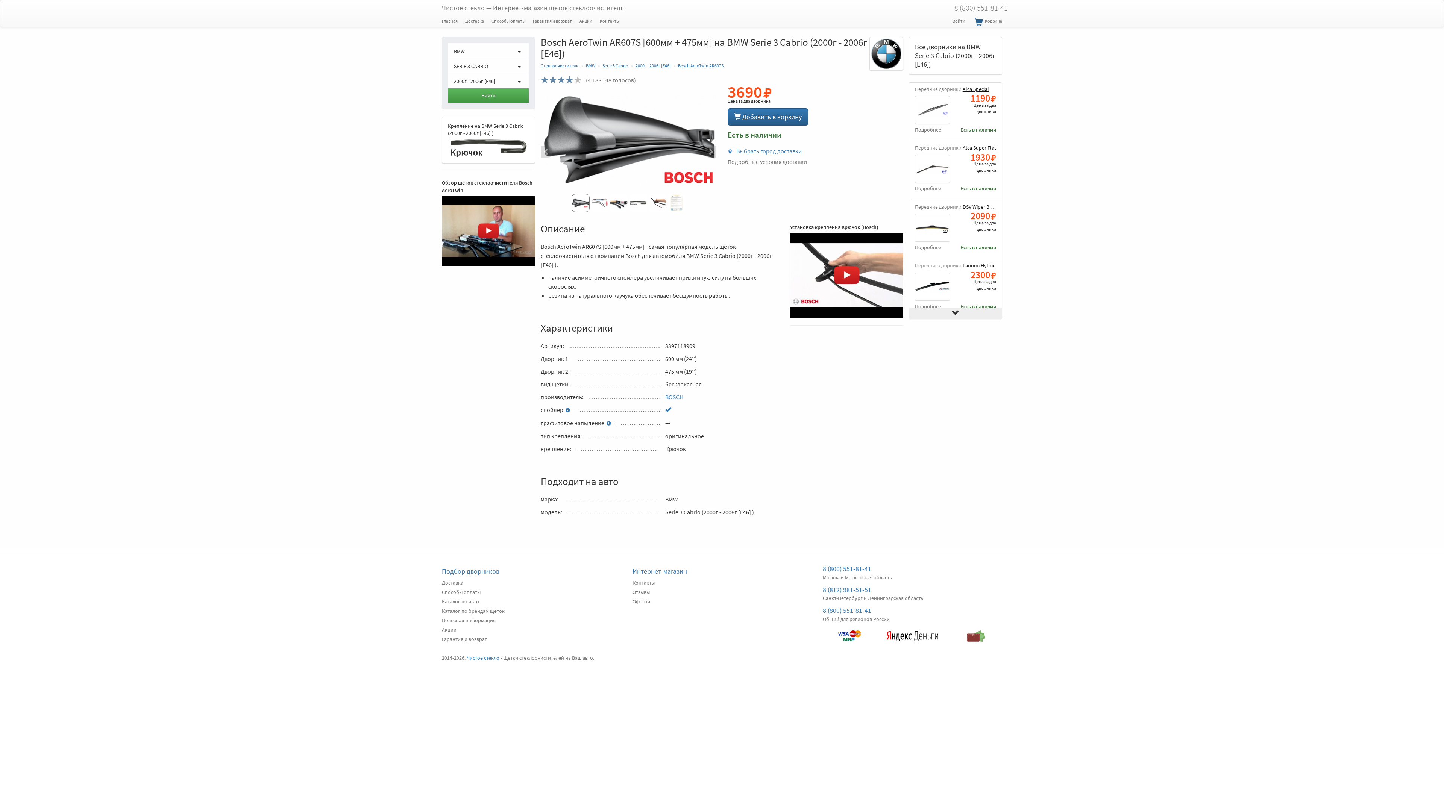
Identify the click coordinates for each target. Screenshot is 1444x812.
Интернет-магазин (660, 571)
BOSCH (674, 397)
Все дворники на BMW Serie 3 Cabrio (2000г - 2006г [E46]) (955, 55)
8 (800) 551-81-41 (981, 7)
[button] (554, 152)
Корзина (993, 21)
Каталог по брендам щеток (473, 610)
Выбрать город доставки (768, 151)
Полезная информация (469, 620)
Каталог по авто (460, 601)
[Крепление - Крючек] (488, 147)
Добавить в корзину (771, 116)
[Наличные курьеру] (976, 632)
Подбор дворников (470, 571)
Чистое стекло (533, 7)
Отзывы (641, 592)
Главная (450, 21)
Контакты (610, 21)
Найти (488, 95)
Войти (959, 21)
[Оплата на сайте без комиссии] (849, 632)
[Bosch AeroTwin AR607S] (628, 140)
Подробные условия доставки (767, 161)
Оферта (641, 601)
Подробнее (928, 130)
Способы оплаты (508, 21)
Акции (585, 21)
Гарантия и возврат (552, 21)
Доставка (474, 21)
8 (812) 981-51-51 (847, 589)
